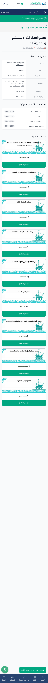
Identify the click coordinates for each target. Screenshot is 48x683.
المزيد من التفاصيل (24, 164)
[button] (24, 18)
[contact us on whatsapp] (4, 669)
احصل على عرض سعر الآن (32, 670)
